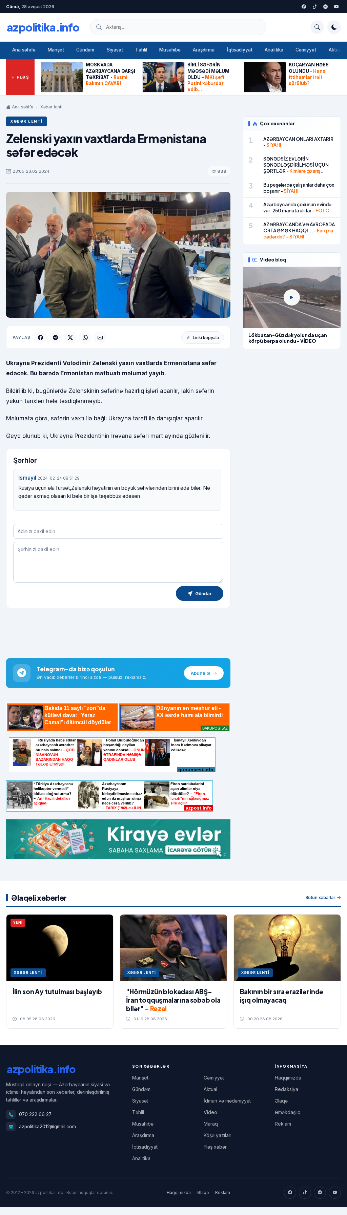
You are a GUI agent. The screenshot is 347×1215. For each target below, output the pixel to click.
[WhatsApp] (85, 337)
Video (210, 1112)
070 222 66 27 (35, 1114)
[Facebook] (303, 6)
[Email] (100, 337)
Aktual (210, 1089)
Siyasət (115, 50)
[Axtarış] (317, 27)
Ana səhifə (24, 50)
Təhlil (141, 50)
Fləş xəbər (215, 1147)
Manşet (56, 50)
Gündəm (85, 50)
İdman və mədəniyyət (227, 1101)
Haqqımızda (288, 1078)
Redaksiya (286, 1089)
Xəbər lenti (51, 106)
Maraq (211, 1124)
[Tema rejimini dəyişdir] (334, 27)
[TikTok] (305, 1193)
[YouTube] (336, 6)
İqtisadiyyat (240, 50)
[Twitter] (314, 6)
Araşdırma (204, 50)
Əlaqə (281, 1101)
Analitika (274, 50)
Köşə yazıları (217, 1135)
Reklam (283, 1124)
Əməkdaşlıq (288, 1112)
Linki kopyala (206, 337)
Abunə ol (200, 673)
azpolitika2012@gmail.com (47, 1126)
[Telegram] (325, 6)
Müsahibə (170, 50)
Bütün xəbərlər (320, 897)
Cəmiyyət (306, 50)
